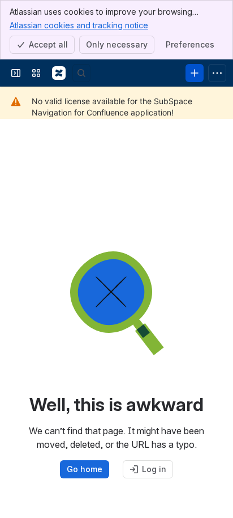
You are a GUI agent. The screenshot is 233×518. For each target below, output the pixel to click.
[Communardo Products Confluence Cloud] (59, 73)
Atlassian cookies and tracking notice (79, 25)
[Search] (81, 73)
